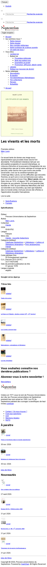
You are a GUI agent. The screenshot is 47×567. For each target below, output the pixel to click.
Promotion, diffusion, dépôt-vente (28, 65)
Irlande (8, 225)
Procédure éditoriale (23, 58)
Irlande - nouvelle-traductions (17, 238)
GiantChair (25, 564)
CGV (7, 416)
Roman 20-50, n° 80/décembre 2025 (11, 509)
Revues (13, 82)
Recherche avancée (35, 14)
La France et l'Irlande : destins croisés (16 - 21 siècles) (18, 314)
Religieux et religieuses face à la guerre (13, 459)
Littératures (29, 242)
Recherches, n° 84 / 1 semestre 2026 (12, 528)
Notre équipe (15, 43)
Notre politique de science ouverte (24, 47)
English (8, 6)
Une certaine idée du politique (10, 489)
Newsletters (6, 382)
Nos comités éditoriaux (19, 45)
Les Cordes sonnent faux (8, 329)
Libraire (13, 67)
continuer (10, 404)
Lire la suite (5, 196)
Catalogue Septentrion (14, 242)
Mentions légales (12, 418)
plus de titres (6, 470)
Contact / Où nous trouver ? (16, 411)
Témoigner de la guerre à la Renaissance (13, 548)
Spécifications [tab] (11, 201)
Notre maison (15, 41)
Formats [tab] (8, 203)
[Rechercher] (2, 10)
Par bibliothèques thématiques (22, 78)
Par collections (16, 80)
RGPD (7, 420)
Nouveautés (15, 73)
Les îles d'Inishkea (6, 360)
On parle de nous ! (17, 50)
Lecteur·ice (14, 54)
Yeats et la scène (6, 298)
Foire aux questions (13, 414)
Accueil (8, 37)
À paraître (14, 75)
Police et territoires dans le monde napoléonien (15, 440)
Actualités (14, 84)
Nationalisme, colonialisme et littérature (13, 345)
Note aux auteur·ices (23, 60)
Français (5, 2)
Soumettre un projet (22, 63)
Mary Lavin (5, 151)
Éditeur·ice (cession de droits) (22, 69)
